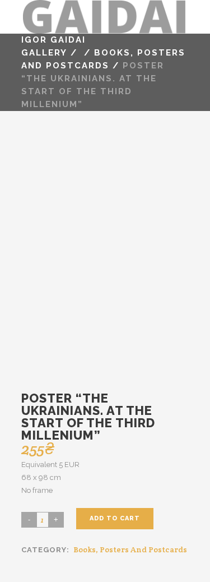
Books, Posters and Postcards (130, 549)
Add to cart (115, 518)
